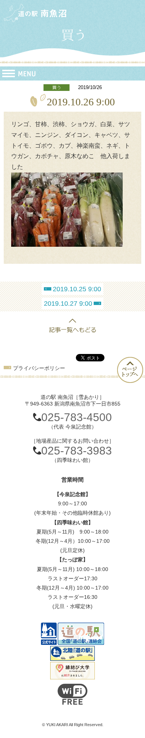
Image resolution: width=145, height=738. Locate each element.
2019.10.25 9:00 (77, 289)
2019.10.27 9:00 (68, 303)
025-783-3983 (76, 451)
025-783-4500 (76, 417)
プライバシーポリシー (39, 368)
